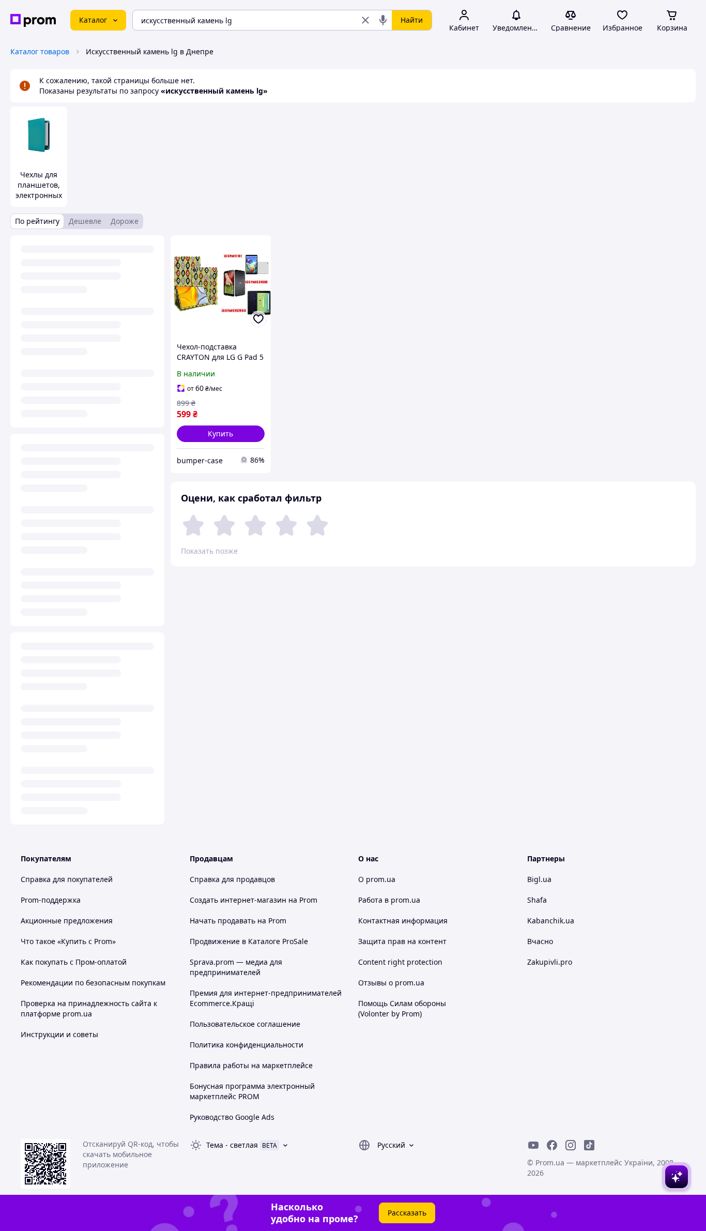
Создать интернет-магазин (238, 900)
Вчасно (540, 941)
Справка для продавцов (232, 879)
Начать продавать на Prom (238, 920)
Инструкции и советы (59, 1034)
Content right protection (400, 962)
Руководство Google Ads (232, 1117)
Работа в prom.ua (389, 900)
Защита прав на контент (402, 941)
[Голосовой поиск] (383, 20)
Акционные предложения (67, 920)
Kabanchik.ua (550, 920)
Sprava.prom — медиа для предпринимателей (236, 967)
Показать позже (209, 551)
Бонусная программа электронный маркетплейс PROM (252, 1091)
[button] (221, 433)
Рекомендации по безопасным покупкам (93, 982)
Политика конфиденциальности (246, 1045)
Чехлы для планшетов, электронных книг (39, 190)
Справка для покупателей (67, 879)
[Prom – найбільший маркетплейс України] (33, 20)
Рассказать (407, 1213)
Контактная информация (403, 920)
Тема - (232, 1145)
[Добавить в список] (258, 319)
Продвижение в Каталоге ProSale (249, 941)
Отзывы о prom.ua (391, 982)
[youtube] (533, 1145)
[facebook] (552, 1145)
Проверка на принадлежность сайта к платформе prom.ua (89, 1008)
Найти (412, 20)
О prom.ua (376, 879)
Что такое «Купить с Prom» (68, 941)
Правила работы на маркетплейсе (251, 1065)
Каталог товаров (39, 51)
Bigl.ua (539, 879)
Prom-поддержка (51, 900)
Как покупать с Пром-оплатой (74, 962)
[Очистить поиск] (365, 20)
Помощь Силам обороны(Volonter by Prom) (402, 1008)
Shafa (537, 900)
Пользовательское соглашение (245, 1024)
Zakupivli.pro (549, 962)
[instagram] (570, 1145)
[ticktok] (589, 1145)
